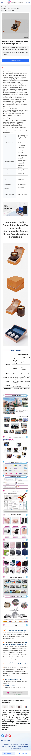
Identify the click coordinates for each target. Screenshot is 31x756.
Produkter (8, 6)
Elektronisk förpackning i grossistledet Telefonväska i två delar (14, 716)
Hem (2, 6)
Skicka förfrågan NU (15, 60)
